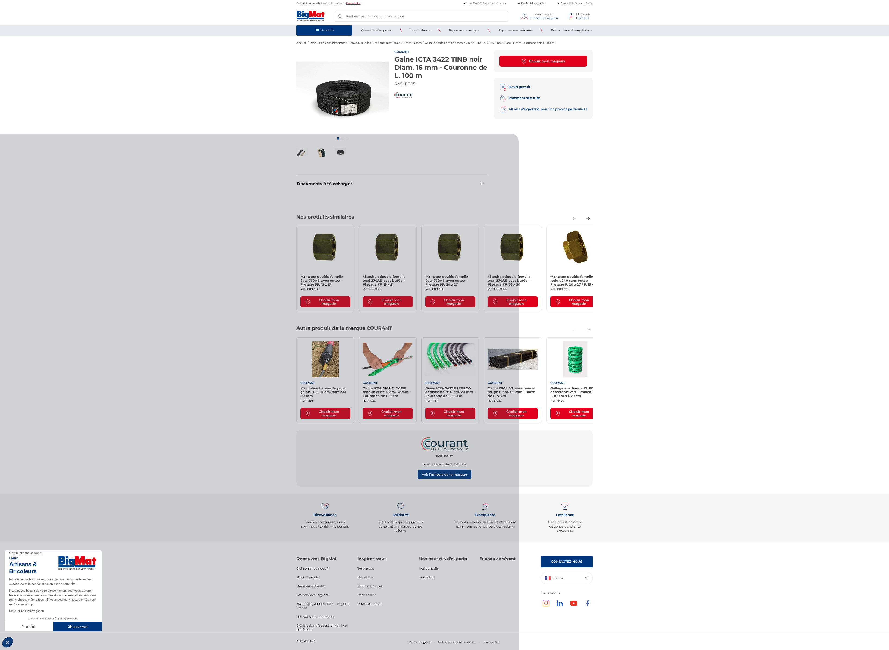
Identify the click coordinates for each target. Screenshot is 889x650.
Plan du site (491, 642)
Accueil (301, 42)
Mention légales (419, 642)
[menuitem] (376, 30)
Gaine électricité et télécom (444, 42)
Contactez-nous (566, 561)
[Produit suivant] (588, 218)
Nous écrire (353, 3)
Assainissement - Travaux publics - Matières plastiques (362, 42)
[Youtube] (573, 605)
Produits (316, 42)
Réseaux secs (412, 42)
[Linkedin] (559, 605)
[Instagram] (545, 605)
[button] (338, 138)
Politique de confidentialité (457, 642)
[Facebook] (587, 605)
